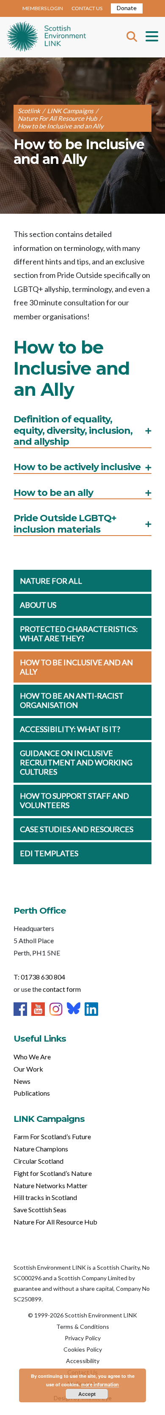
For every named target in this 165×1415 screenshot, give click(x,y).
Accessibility (82, 1360)
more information (100, 1384)
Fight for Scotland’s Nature (53, 1173)
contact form (62, 989)
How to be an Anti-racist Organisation (72, 700)
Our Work (28, 1069)
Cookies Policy (82, 1349)
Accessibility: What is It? (70, 729)
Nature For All (51, 580)
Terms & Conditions (82, 1326)
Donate (127, 7)
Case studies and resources (76, 829)
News (22, 1081)
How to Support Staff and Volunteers (74, 800)
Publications (32, 1093)
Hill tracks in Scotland (45, 1197)
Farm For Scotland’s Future (52, 1136)
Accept (87, 1394)
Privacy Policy (83, 1338)
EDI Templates (49, 853)
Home (46, 37)
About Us (38, 605)
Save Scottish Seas (40, 1209)
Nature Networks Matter (51, 1185)
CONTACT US (87, 8)
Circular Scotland (38, 1161)
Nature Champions (41, 1149)
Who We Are (32, 1057)
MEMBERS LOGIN (42, 8)
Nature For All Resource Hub (55, 1222)
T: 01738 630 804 (39, 977)
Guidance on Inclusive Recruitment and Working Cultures (76, 762)
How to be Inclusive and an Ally (76, 667)
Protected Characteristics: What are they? (79, 633)
